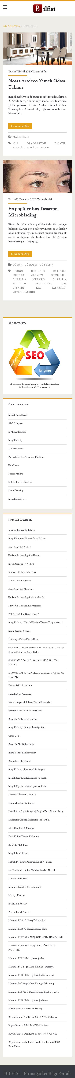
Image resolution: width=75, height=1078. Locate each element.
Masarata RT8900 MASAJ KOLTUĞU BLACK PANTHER (31, 947)
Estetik (18, 147)
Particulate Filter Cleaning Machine (26, 457)
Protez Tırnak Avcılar (18, 912)
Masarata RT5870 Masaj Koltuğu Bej (26, 920)
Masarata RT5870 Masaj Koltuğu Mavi (27, 929)
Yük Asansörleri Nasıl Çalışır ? (23, 614)
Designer (38, 271)
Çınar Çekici (14, 735)
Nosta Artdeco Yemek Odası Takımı (37, 48)
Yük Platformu (15, 448)
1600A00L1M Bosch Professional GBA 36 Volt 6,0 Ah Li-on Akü (36, 675)
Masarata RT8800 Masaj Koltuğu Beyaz (28, 1000)
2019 (15, 143)
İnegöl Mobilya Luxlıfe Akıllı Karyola (26, 769)
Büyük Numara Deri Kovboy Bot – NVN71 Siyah (32, 1033)
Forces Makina (15, 473)
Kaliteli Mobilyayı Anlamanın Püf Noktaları (30, 861)
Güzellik (58, 275)
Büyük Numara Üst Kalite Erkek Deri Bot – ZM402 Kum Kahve (34, 1044)
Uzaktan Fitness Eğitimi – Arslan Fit (26, 597)
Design (18, 271)
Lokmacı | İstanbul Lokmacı (22, 794)
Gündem (31, 264)
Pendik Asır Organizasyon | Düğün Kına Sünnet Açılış (35, 811)
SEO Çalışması (16, 423)
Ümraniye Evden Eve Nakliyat (23, 639)
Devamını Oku (21, 126)
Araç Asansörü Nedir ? (19, 547)
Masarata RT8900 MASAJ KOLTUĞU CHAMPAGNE (35, 937)
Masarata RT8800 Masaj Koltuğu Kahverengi (31, 975)
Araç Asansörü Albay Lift (20, 589)
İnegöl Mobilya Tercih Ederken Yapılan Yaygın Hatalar (35, 622)
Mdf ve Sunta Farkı (17, 878)
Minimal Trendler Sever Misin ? (24, 887)
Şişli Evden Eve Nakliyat (20, 482)
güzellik (47, 264)
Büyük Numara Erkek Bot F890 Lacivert (28, 1025)
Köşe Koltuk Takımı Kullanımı (23, 836)
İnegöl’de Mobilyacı (18, 853)
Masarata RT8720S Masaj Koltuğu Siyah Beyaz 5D (33, 992)
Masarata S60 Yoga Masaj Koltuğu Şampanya (31, 966)
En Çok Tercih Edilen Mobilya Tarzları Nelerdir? (32, 870)
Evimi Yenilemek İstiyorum (22, 752)
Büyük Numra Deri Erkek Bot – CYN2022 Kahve (32, 1017)
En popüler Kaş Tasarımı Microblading (37, 176)
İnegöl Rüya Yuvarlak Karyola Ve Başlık (27, 786)
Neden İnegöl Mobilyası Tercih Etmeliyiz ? (30, 702)
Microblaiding (24, 292)
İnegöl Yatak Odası (17, 415)
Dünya (18, 264)
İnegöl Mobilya (16, 440)
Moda (45, 147)
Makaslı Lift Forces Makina (22, 572)
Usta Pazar (13, 465)
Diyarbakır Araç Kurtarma (21, 803)
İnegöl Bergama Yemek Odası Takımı (27, 538)
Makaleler (21, 137)
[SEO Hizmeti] (34, 379)
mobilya (33, 147)
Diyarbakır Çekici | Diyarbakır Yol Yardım (29, 819)
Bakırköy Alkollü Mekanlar (21, 744)
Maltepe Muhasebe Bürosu (22, 530)
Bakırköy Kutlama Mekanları (22, 719)
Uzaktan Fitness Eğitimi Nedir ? (24, 555)
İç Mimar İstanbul (17, 432)
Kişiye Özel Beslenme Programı (24, 605)
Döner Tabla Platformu (20, 685)
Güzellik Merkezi (29, 279)
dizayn (59, 143)
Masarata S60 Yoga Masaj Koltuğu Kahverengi (31, 983)
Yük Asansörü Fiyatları (19, 580)
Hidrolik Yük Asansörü (19, 694)
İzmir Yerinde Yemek (19, 631)
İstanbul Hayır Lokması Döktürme (25, 710)
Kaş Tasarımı (50, 287)
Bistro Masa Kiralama (19, 761)
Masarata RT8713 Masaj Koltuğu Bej (26, 958)
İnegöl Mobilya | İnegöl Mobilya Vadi (26, 727)
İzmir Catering (15, 490)
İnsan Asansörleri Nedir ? (21, 563)
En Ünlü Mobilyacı (18, 845)
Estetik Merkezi (28, 275)
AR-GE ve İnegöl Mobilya (21, 828)
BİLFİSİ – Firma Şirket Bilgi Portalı (37, 1074)
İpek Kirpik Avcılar (17, 903)
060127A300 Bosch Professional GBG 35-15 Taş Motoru (33, 662)
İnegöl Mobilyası (16, 499)
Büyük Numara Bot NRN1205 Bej (25, 1008)
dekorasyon (36, 143)
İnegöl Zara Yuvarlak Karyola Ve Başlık (27, 778)
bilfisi (43, 71)
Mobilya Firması (16, 895)
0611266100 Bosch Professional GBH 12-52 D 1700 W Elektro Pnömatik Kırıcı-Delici (36, 649)
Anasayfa (11, 26)
